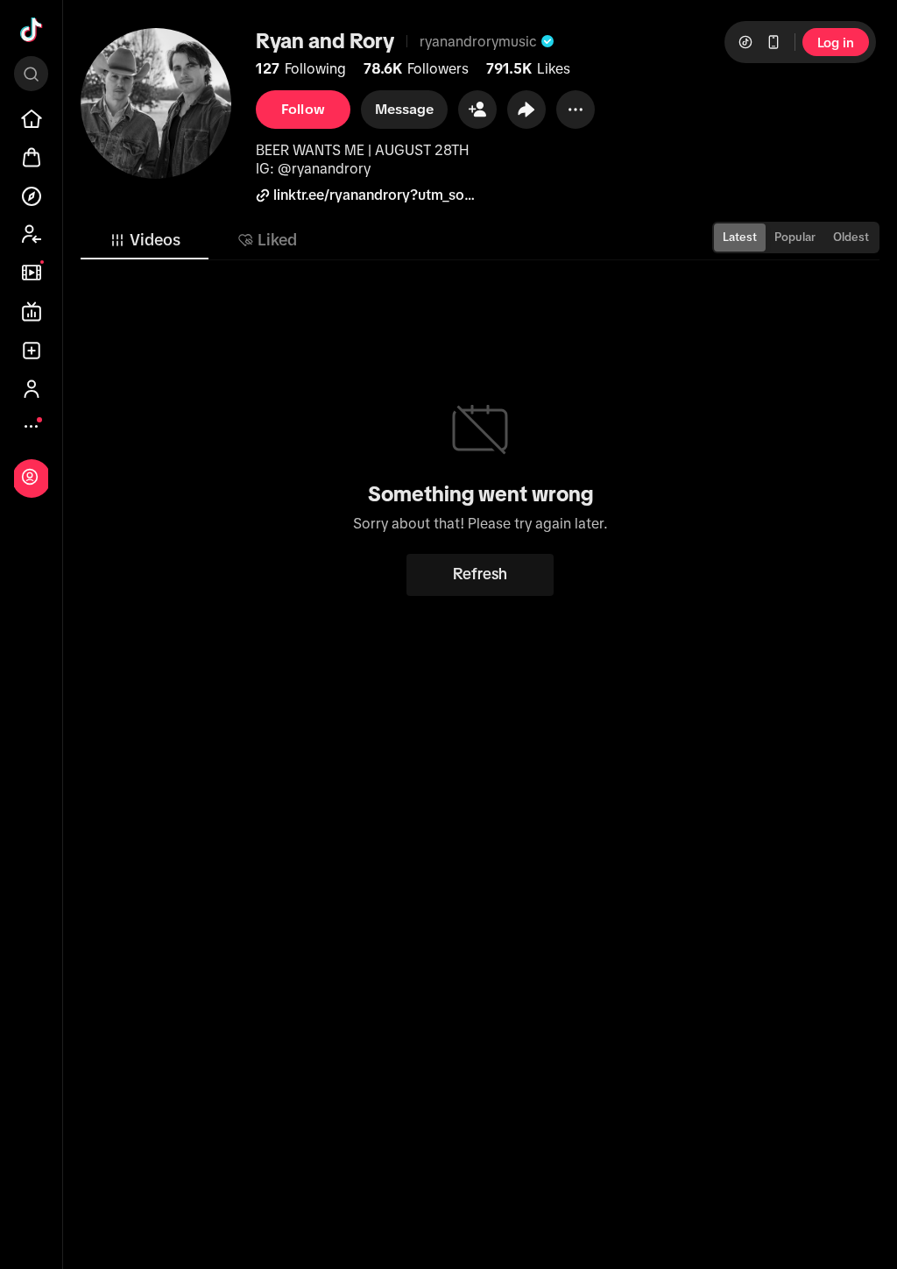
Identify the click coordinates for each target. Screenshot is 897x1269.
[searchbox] (31, 73)
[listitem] (31, 119)
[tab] (144, 240)
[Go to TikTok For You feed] (31, 30)
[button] (477, 109)
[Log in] (29, 476)
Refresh (480, 574)
